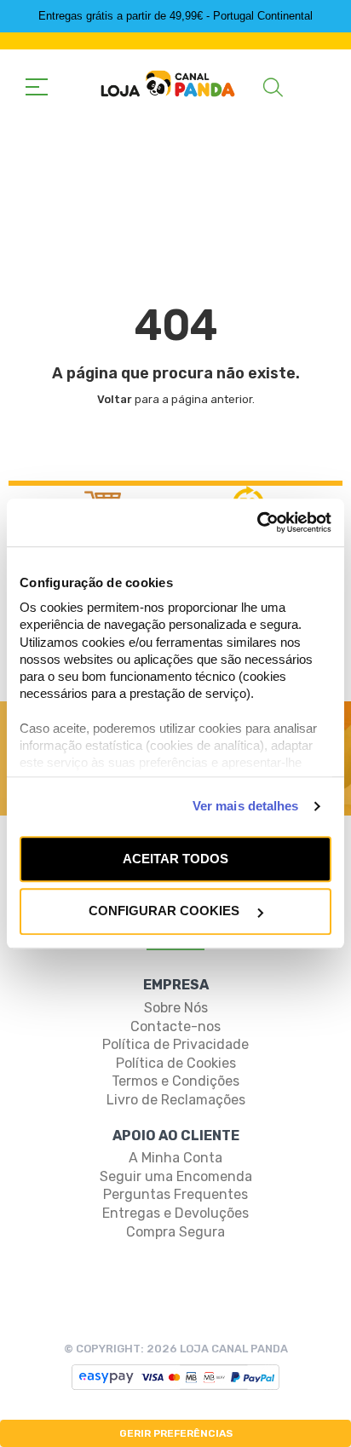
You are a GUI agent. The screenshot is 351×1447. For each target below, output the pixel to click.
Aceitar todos (175, 858)
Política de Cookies (176, 1063)
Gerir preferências (176, 1433)
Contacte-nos (175, 1026)
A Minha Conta (175, 1158)
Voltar (114, 399)
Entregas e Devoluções (175, 1213)
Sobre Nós (176, 1008)
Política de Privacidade (175, 1044)
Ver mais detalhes (246, 805)
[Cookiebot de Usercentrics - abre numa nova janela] (256, 522)
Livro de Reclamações (175, 1100)
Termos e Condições (175, 1081)
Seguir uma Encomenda (176, 1176)
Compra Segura (175, 1232)
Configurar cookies (166, 911)
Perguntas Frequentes (175, 1194)
